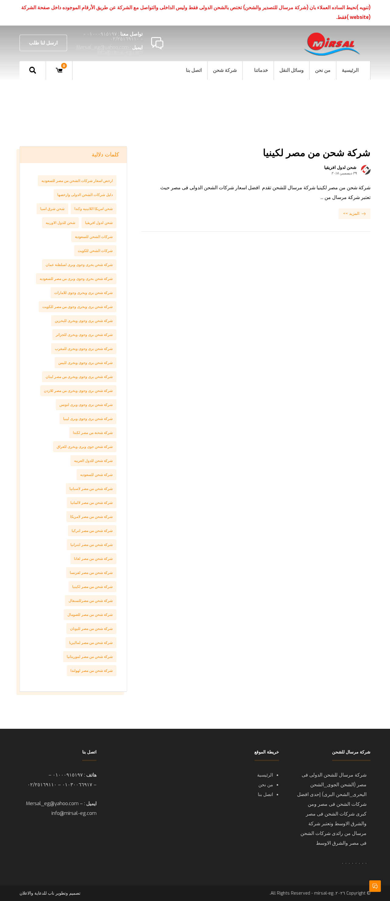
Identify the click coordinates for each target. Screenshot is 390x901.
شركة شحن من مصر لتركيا (92, 530)
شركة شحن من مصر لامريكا (91, 516)
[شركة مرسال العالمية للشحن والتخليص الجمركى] (332, 44)
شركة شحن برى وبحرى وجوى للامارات (83, 292)
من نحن (265, 785)
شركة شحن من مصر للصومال (90, 614)
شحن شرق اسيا (52, 208)
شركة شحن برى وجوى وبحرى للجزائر (84, 334)
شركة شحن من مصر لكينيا (92, 586)
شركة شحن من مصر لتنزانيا (91, 544)
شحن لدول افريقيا (340, 167)
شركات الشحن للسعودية (94, 236)
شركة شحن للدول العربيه (93, 460)
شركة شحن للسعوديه (96, 474)
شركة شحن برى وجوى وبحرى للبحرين (84, 320)
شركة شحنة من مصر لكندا (93, 432)
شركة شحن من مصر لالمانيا (91, 502)
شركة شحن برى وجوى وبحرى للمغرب (84, 348)
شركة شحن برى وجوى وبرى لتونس (86, 404)
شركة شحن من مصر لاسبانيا (91, 488)
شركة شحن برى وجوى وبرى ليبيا (88, 418)
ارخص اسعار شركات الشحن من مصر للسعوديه (77, 180)
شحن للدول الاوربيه (60, 222)
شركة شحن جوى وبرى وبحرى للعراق (85, 446)
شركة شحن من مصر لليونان (91, 628)
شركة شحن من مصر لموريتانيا (90, 656)
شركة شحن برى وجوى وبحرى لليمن (85, 362)
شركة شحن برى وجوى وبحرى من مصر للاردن (78, 390)
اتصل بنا (265, 794)
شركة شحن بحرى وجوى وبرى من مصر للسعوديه (76, 278)
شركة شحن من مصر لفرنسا (91, 572)
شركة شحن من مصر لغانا (93, 558)
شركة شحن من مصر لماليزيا (91, 642)
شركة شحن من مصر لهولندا (91, 670)
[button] (33, 70)
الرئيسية (265, 775)
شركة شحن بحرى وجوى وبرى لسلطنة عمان (79, 264)
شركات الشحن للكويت (95, 250)
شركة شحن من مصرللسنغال (91, 600)
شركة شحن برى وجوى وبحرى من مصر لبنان (79, 376)
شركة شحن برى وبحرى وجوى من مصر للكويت (77, 306)
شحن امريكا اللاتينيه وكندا (93, 208)
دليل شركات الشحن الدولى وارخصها (85, 194)
